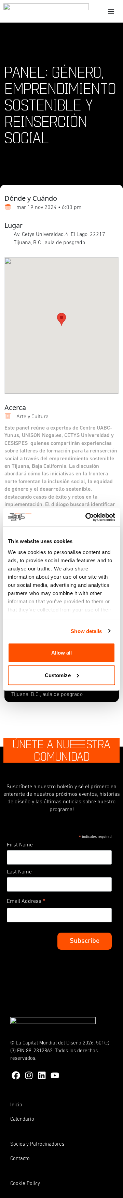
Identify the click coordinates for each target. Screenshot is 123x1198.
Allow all (61, 653)
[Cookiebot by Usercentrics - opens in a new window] (86, 517)
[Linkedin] (41, 1075)
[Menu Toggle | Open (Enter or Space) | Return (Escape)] (111, 11)
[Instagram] (29, 1075)
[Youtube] (54, 1075)
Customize (58, 675)
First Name (20, 845)
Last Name (19, 872)
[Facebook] (16, 1075)
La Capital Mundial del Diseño (48, 1043)
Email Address (26, 902)
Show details (86, 631)
